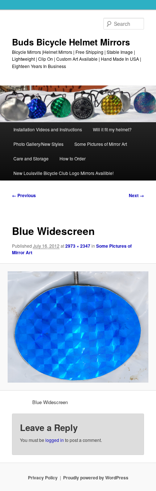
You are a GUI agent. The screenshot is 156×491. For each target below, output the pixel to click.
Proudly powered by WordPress (95, 477)
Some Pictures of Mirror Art (100, 144)
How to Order (72, 158)
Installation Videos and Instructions (47, 129)
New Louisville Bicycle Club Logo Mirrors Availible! (63, 173)
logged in (54, 440)
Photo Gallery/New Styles (38, 144)
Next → (136, 195)
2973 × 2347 (77, 246)
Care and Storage (31, 158)
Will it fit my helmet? (112, 129)
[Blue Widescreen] (78, 327)
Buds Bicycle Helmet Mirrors (71, 42)
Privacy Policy (43, 477)
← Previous (24, 195)
